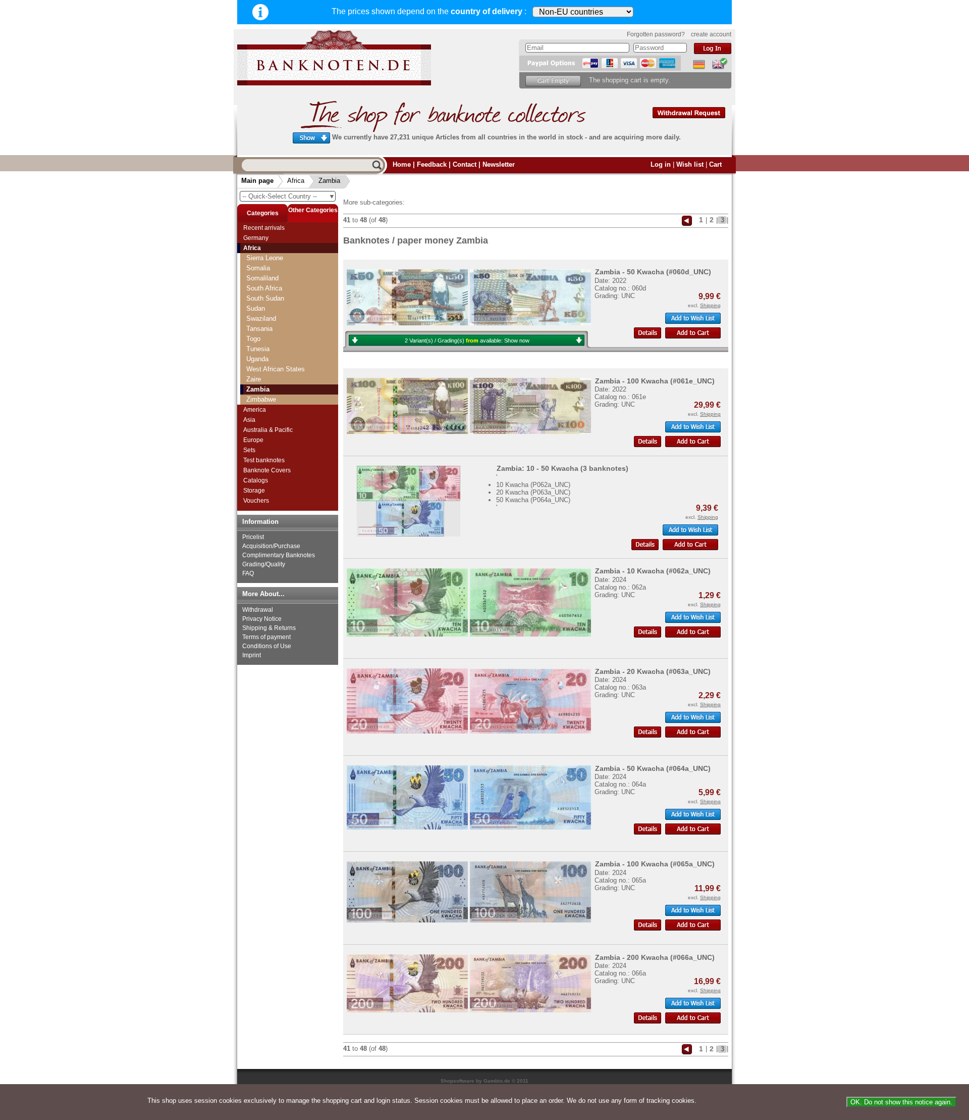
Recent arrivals (264, 227)
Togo (253, 339)
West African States (275, 369)
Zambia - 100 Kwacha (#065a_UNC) (655, 864)
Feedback (432, 164)
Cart (715, 164)
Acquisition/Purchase (271, 546)
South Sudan (265, 298)
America (254, 409)
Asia (249, 419)
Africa (295, 180)
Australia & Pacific (268, 429)
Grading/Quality (263, 564)
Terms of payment (266, 637)
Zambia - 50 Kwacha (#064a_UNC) (653, 768)
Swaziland (261, 318)
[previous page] (686, 220)
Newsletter (498, 164)
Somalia (258, 268)
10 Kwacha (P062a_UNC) (533, 485)
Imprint (251, 655)
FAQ (248, 573)
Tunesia (258, 349)
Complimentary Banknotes (278, 555)
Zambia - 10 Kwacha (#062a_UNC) (653, 571)
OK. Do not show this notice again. (901, 1102)
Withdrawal (257, 609)
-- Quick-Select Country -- (288, 196)
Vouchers (256, 500)
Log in (661, 164)
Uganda (257, 359)
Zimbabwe (261, 399)
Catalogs (255, 480)
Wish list (690, 164)
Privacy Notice (262, 618)
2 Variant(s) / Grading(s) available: (467, 340)
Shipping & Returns (269, 627)
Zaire (253, 379)
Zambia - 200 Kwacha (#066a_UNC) (655, 957)
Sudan (255, 308)
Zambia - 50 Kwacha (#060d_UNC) (653, 272)
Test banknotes (264, 460)
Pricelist (253, 537)
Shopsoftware (457, 1081)
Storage (254, 490)
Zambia (329, 180)
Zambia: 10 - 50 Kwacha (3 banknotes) (562, 468)
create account (711, 34)
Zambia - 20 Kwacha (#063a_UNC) (653, 671)
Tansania (259, 328)
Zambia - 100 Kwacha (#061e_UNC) (655, 381)
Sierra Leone (264, 258)
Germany (255, 237)
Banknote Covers (267, 470)
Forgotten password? (656, 34)
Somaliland (262, 278)
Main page (257, 180)
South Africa (264, 288)
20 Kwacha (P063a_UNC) (533, 492)
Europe (253, 440)
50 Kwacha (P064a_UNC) (533, 500)
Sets (249, 450)
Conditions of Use (266, 646)
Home (402, 164)
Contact (464, 164)
